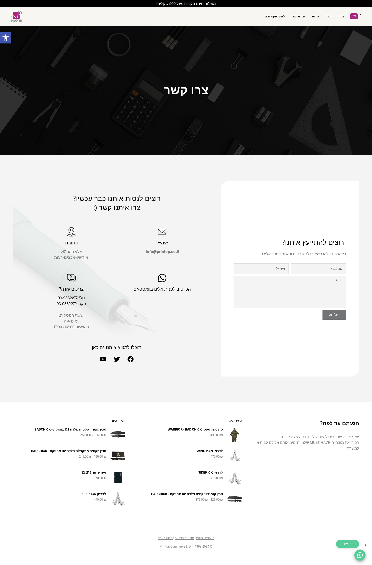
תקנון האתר (165, 538)
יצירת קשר (298, 16)
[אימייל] (162, 232)
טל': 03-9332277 (71, 297)
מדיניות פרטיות (184, 538)
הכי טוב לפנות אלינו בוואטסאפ (162, 289)
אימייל (162, 243)
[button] (5, 37)
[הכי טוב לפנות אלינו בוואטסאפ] (162, 278)
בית (341, 16)
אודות (315, 16)
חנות (329, 16)
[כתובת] (71, 232)
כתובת (71, 243)
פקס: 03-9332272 (71, 303)
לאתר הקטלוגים (275, 16)
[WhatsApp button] (360, 555)
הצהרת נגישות (205, 538)
